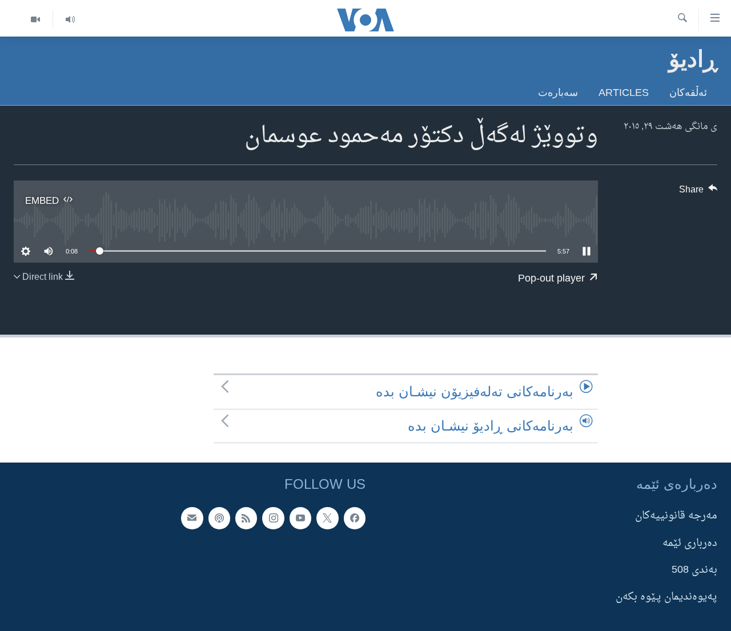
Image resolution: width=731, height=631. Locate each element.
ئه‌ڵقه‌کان (688, 92)
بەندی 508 (694, 570)
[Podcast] (219, 518)
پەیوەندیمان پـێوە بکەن (666, 597)
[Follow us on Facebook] (355, 518)
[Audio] (70, 19)
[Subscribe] (192, 518)
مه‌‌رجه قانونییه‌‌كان (676, 516)
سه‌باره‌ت (558, 92)
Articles (624, 92)
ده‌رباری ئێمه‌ (689, 543)
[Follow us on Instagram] (273, 518)
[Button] (698, 192)
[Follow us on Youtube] (300, 518)
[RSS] (246, 518)
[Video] (35, 19)
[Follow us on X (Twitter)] (327, 518)
